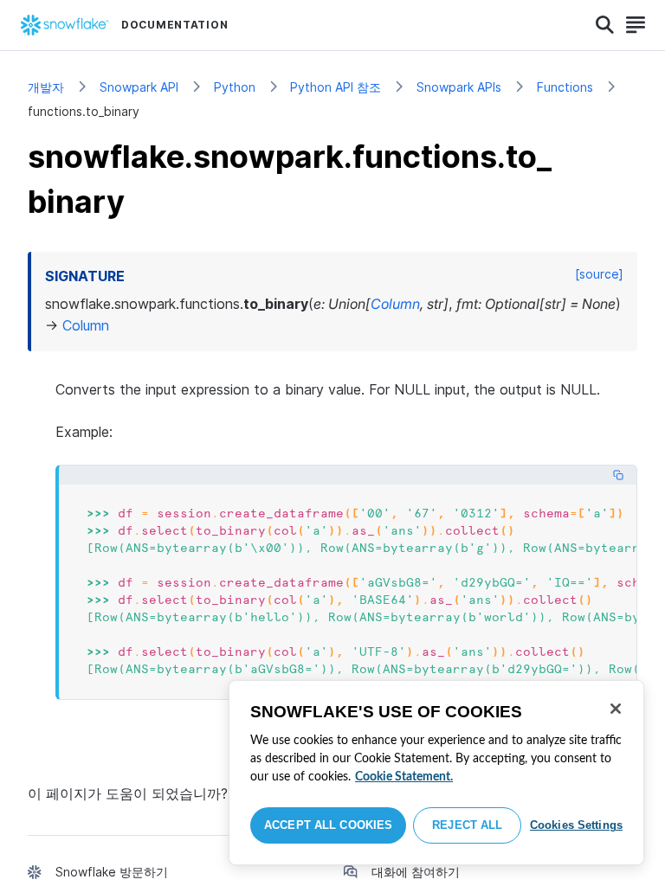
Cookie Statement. (404, 777)
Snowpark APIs (458, 87)
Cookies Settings (576, 825)
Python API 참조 (335, 87)
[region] (436, 772)
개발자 (46, 87)
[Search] (605, 25)
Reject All (467, 825)
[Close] (616, 709)
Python (234, 87)
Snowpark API (139, 87)
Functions (565, 87)
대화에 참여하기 (415, 871)
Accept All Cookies (328, 825)
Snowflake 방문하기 (111, 871)
